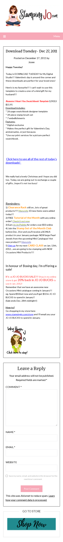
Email (10, 447)
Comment (14, 386)
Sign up (12, 245)
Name (10, 431)
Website (11, 462)
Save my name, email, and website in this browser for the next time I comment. (33, 477)
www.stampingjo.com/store (19, 314)
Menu (56, 36)
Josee (31, 62)
